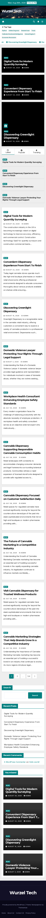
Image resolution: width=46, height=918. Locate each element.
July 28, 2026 (11, 457)
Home (4, 913)
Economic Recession (9, 37)
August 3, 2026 (12, 141)
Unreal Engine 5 (30, 34)
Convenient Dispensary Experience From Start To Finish (23, 90)
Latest (8, 152)
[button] (34, 21)
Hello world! (34, 762)
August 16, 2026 (13, 316)
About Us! (10, 913)
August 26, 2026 (13, 68)
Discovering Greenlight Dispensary (18, 187)
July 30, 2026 (11, 408)
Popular (21, 152)
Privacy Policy (30, 913)
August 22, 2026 (13, 95)
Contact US (20, 913)
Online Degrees (14, 30)
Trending (36, 152)
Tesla (33, 30)
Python (4, 30)
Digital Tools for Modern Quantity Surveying (18, 63)
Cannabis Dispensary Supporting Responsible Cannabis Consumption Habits (21, 449)
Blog (6, 57)
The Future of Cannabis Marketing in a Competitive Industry (19, 545)
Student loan (25, 30)
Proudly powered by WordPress (13, 905)
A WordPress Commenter (15, 762)
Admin (26, 68)
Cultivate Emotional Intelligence (12, 34)
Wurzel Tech (11, 11)
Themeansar (22, 907)
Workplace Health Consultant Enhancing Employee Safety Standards (21, 400)
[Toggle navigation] (42, 21)
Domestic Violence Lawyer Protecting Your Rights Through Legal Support (21, 138)
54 (28, 676)
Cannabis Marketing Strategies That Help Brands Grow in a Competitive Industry (22, 640)
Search (7, 687)
